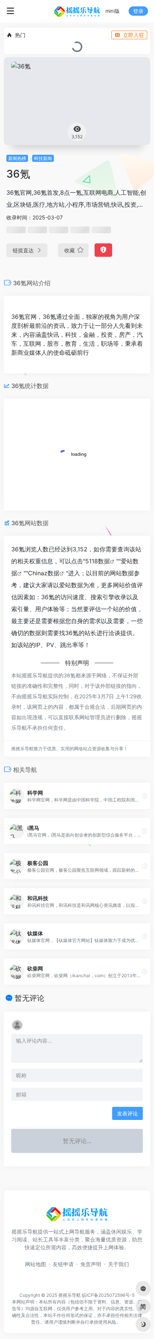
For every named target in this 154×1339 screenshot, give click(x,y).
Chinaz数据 (43, 573)
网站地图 (35, 1264)
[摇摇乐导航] (77, 11)
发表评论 (127, 1113)
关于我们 (118, 1264)
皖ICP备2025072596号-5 (108, 1295)
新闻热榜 (17, 158)
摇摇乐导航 (69, 1295)
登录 (138, 11)
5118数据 (97, 561)
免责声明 (90, 1264)
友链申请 (63, 1264)
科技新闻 (43, 158)
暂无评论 (29, 998)
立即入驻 (133, 35)
